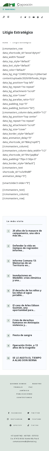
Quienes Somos (18, 384)
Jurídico (24, 391)
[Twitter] (25, 17)
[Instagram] (29, 17)
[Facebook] (21, 17)
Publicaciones (24, 394)
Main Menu (10, 9)
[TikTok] (42, 17)
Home (5, 43)
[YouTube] (33, 17)
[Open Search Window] (4, 17)
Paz (31, 387)
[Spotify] (38, 17)
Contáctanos (24, 397)
